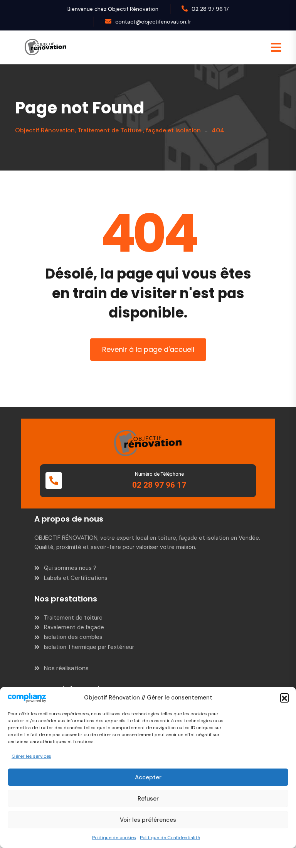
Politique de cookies (114, 837)
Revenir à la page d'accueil (148, 349)
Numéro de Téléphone (159, 474)
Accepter (148, 777)
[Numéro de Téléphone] (53, 480)
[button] (284, 697)
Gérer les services (31, 756)
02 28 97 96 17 (210, 8)
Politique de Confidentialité (170, 837)
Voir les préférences (148, 820)
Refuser (148, 798)
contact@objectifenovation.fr (153, 21)
